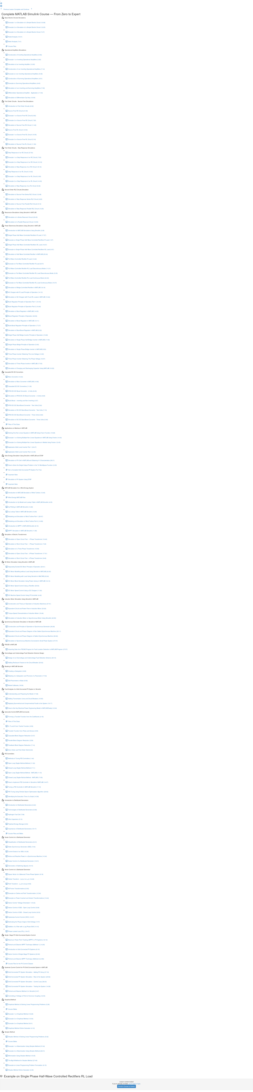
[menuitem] (1, 7)
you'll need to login (134, 1084)
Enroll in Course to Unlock (126, 1086)
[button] (1, 4)
